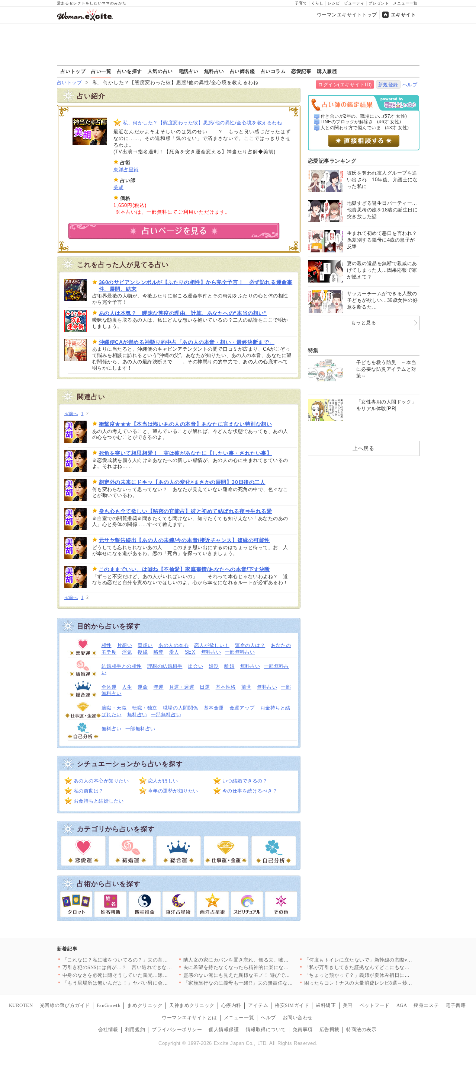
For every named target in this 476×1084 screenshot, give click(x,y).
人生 (127, 687)
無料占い (214, 71)
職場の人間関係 (180, 708)
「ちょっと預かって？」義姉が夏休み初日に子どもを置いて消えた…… (384, 975)
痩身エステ (426, 1005)
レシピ (334, 3)
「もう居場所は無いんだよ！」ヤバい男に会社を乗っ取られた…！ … (141, 983)
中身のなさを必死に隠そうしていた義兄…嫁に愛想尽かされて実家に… (142, 975)
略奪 (159, 652)
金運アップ (242, 708)
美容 (348, 1005)
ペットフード (375, 1005)
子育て (301, 3)
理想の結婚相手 (165, 666)
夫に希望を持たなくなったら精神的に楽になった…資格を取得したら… (263, 967)
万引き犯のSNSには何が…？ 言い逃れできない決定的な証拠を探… (140, 967)
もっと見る (363, 322)
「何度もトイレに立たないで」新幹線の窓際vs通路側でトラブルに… (382, 960)
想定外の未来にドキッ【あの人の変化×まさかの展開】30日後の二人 (182, 482)
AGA (401, 1005)
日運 (205, 687)
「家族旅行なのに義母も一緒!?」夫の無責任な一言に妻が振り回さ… (260, 983)
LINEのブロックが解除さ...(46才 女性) (361, 121)
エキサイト (403, 14)
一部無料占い (240, 652)
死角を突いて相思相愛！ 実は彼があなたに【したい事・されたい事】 (185, 453)
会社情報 (108, 1029)
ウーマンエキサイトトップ (347, 14)
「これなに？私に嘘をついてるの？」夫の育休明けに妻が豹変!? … (138, 960)
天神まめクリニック (192, 1005)
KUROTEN (21, 1005)
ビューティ (354, 3)
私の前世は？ (89, 791)
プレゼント (379, 3)
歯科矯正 (326, 1005)
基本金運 (214, 708)
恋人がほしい (163, 781)
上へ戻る (363, 448)
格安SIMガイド (292, 1005)
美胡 (118, 187)
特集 (313, 350)
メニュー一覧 (405, 3)
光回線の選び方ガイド (65, 1005)
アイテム (258, 1005)
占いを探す (129, 71)
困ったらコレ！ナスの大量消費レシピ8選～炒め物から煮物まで (376, 983)
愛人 (174, 652)
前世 (246, 687)
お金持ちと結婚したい (99, 801)
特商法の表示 (361, 1029)
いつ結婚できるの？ (245, 781)
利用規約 (135, 1029)
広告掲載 (329, 1029)
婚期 (214, 666)
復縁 (143, 652)
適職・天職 (114, 708)
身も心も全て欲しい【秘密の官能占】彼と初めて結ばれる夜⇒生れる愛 (185, 511)
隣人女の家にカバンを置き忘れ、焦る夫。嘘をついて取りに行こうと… (263, 960)
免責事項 (303, 1029)
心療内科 (231, 1005)
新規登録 (388, 84)
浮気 (127, 652)
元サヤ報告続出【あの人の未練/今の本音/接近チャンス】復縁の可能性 (184, 540)
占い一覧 (101, 71)
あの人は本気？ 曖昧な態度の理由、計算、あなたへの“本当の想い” (183, 313)
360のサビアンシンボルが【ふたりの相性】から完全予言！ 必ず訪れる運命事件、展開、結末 (196, 285)
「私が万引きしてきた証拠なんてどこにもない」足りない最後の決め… (384, 967)
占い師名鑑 (242, 71)
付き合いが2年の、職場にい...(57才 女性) (364, 116)
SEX (190, 652)
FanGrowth (109, 1005)
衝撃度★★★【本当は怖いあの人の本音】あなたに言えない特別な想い (185, 424)
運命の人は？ (250, 645)
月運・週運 (181, 687)
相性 (107, 645)
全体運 (109, 687)
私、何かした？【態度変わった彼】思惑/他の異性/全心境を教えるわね (202, 122)
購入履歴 (327, 71)
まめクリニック (145, 1005)
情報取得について (266, 1029)
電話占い (188, 71)
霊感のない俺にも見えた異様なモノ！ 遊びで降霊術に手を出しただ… (262, 975)
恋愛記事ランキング (332, 161)
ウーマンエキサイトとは (189, 1017)
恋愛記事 (301, 71)
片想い (124, 645)
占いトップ (73, 71)
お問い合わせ (298, 1017)
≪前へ (71, 413)
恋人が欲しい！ (211, 645)
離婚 (229, 666)
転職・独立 (144, 708)
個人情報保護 (224, 1029)
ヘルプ (410, 84)
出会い (195, 666)
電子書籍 (456, 1005)
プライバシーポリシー (177, 1029)
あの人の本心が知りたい (101, 781)
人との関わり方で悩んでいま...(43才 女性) (365, 127)
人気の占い (160, 71)
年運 (159, 687)
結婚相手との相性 (122, 666)
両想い (145, 645)
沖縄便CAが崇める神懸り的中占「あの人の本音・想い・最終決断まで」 (186, 342)
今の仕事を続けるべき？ (250, 791)
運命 (143, 687)
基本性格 (226, 687)
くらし (317, 3)
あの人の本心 (173, 645)
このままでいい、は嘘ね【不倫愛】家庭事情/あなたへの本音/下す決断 (184, 569)
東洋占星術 (126, 169)
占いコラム (273, 71)
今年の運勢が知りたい (173, 791)
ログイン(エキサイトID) (345, 84)
